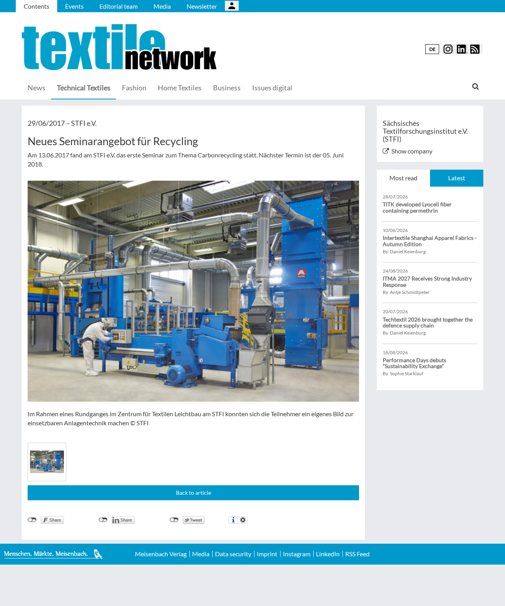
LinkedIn (328, 554)
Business (227, 87)
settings (243, 520)
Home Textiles (180, 87)
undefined (103, 520)
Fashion (134, 87)
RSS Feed (357, 554)
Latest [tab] (456, 177)
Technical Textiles (83, 87)
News (36, 87)
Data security (233, 554)
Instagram (296, 554)
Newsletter (202, 6)
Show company (411, 151)
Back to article (193, 492)
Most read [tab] (403, 177)
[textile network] (120, 47)
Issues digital (272, 87)
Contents (36, 6)
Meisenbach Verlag (161, 554)
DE (432, 49)
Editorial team (118, 6)
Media (162, 6)
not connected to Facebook (32, 520)
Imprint (267, 554)
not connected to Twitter (174, 520)
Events (74, 6)
